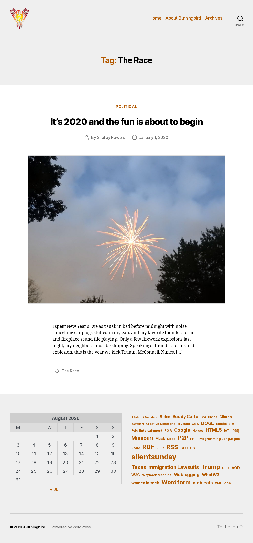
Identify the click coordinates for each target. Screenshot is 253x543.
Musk (160, 438)
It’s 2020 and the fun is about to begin (126, 121)
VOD (236, 468)
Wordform (175, 482)
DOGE (207, 423)
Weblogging (187, 474)
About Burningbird (183, 18)
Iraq (235, 430)
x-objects (203, 482)
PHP (193, 439)
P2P (183, 437)
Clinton (225, 417)
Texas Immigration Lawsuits (165, 467)
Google (182, 430)
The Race (70, 370)
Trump (210, 467)
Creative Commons (160, 423)
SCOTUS (187, 448)
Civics (212, 417)
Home (155, 18)
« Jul (54, 489)
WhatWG (211, 474)
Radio (135, 448)
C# (204, 417)
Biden (165, 416)
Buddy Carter (186, 416)
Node (171, 439)
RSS (172, 446)
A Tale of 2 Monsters (144, 417)
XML (218, 483)
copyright (137, 423)
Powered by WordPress (71, 527)
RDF (148, 446)
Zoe (227, 483)
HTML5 (214, 430)
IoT (226, 430)
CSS (195, 423)
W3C (135, 475)
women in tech (145, 483)
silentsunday (153, 456)
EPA (231, 423)
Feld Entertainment (146, 430)
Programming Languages (219, 439)
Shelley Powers (111, 137)
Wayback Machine (157, 475)
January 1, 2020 (153, 137)
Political (126, 106)
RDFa (160, 448)
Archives (214, 18)
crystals (183, 423)
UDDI (226, 468)
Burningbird (34, 527)
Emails (221, 423)
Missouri (142, 438)
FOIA (168, 430)
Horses (197, 430)
